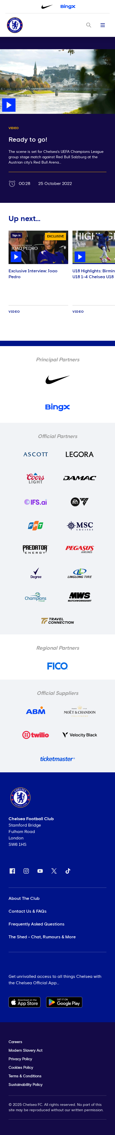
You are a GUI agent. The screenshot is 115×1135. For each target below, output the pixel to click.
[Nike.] (47, 6)
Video (14, 311)
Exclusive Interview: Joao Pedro (33, 274)
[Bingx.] (68, 6)
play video (10, 52)
